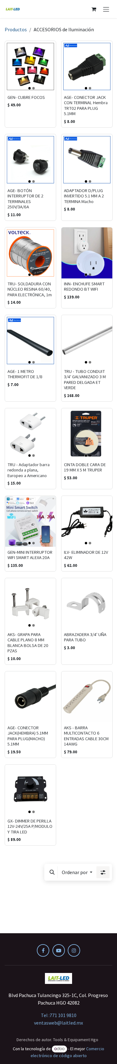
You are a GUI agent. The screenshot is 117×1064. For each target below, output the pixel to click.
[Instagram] (74, 950)
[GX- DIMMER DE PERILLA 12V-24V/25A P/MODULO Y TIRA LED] (30, 790)
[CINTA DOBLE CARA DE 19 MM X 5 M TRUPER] (86, 433)
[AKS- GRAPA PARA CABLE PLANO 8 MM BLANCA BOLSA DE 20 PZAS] (30, 603)
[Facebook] (43, 950)
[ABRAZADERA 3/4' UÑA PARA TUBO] (86, 603)
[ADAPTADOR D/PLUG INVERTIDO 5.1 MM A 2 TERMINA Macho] (86, 159)
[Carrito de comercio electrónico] (93, 9)
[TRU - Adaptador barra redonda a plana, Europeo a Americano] (30, 433)
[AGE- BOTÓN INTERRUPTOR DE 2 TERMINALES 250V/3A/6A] (30, 159)
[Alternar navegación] (106, 9)
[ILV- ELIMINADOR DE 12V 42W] (86, 521)
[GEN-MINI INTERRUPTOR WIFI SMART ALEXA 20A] (30, 521)
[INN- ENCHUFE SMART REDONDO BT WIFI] (86, 252)
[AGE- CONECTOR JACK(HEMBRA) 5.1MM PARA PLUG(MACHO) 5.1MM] (30, 696)
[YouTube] (58, 950)
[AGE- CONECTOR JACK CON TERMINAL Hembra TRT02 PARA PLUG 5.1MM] (86, 66)
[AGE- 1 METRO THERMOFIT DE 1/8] (30, 340)
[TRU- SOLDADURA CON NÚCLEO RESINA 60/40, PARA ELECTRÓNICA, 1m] (30, 252)
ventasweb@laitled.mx (58, 1023)
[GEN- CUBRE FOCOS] (30, 66)
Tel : (58, 1015)
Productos (16, 29)
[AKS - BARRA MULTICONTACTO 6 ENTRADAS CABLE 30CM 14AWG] (86, 696)
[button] (52, 872)
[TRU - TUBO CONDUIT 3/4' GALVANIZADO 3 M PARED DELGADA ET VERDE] (86, 340)
